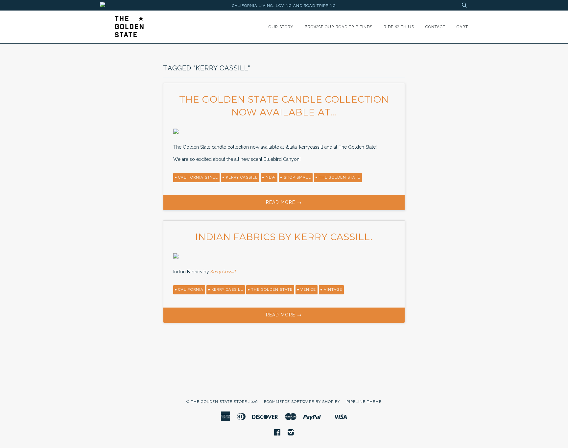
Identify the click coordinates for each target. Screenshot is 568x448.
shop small (297, 177)
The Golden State (272, 289)
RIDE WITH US (399, 26)
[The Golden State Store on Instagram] (291, 433)
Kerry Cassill (242, 177)
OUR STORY (281, 26)
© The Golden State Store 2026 (222, 401)
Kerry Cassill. (223, 271)
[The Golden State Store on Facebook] (277, 433)
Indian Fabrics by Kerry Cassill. (283, 236)
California (190, 289)
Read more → (284, 202)
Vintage (333, 289)
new (271, 177)
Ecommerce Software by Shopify (302, 401)
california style (198, 177)
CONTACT (435, 26)
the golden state (339, 177)
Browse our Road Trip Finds (338, 26)
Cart (462, 26)
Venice (308, 289)
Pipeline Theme (364, 401)
